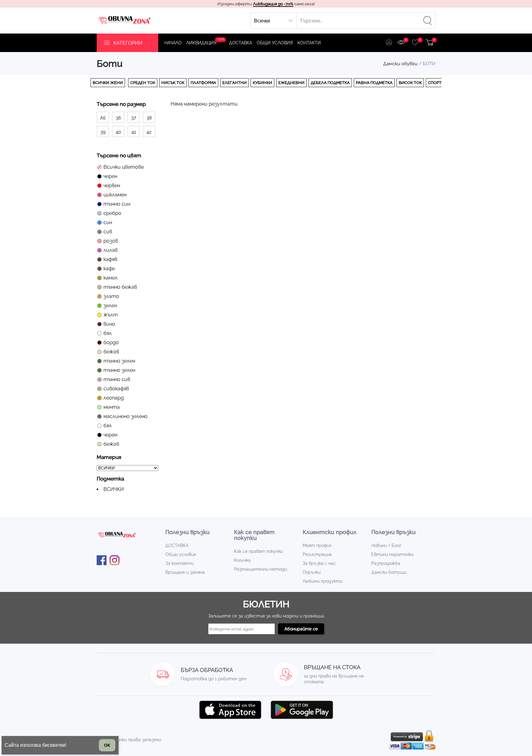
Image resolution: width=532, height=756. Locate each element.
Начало (173, 42)
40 (118, 132)
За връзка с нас (319, 563)
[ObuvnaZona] (125, 20)
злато (111, 296)
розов (110, 241)
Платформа (203, 82)
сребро (112, 213)
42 (149, 132)
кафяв (110, 259)
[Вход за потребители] (389, 43)
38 (149, 118)
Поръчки (311, 572)
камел (110, 278)
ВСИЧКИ (113, 489)
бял (107, 333)
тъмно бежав (120, 287)
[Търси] (427, 20)
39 (103, 132)
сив (107, 232)
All (103, 118)
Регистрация (317, 554)
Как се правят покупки (258, 551)
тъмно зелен (119, 361)
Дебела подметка (330, 82)
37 (133, 118)
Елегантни (234, 82)
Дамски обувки (400, 63)
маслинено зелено (125, 416)
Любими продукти (322, 581)
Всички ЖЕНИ (108, 82)
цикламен (115, 195)
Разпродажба (385, 563)
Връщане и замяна (185, 572)
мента (111, 407)
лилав (110, 250)
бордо (111, 342)
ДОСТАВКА (240, 42)
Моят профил (317, 545)
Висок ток (410, 82)
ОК (107, 745)
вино (109, 324)
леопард (113, 398)
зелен (110, 305)
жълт (110, 315)
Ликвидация (205, 41)
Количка (242, 560)
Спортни (438, 82)
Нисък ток (172, 82)
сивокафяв (116, 389)
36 (118, 118)
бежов (111, 352)
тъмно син (116, 204)
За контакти (179, 563)
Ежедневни (291, 82)
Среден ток (142, 82)
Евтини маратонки (392, 554)
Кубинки (262, 82)
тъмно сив (116, 379)
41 (133, 132)
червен (111, 185)
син (107, 222)
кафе (109, 268)
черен (110, 176)
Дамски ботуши (388, 572)
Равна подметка (374, 82)
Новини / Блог (386, 545)
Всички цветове (123, 167)
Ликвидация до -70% (273, 4)
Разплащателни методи (260, 569)
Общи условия (275, 42)
